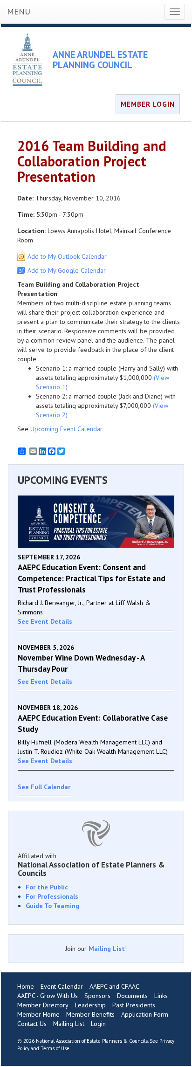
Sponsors (97, 995)
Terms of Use (55, 1048)
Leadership (90, 1005)
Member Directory (43, 1005)
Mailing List (107, 948)
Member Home (38, 1014)
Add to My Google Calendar (66, 270)
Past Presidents (133, 1005)
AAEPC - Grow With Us (47, 995)
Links (161, 995)
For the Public (47, 887)
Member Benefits (90, 1014)
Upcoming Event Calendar (66, 429)
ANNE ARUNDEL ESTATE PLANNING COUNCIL (100, 59)
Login (98, 1023)
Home (25, 986)
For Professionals (52, 896)
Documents (132, 995)
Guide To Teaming (52, 906)
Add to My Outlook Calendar (67, 256)
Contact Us (32, 1023)
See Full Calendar (44, 787)
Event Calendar (62, 986)
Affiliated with (91, 865)
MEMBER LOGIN (148, 104)
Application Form (144, 1014)
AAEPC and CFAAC (114, 986)
